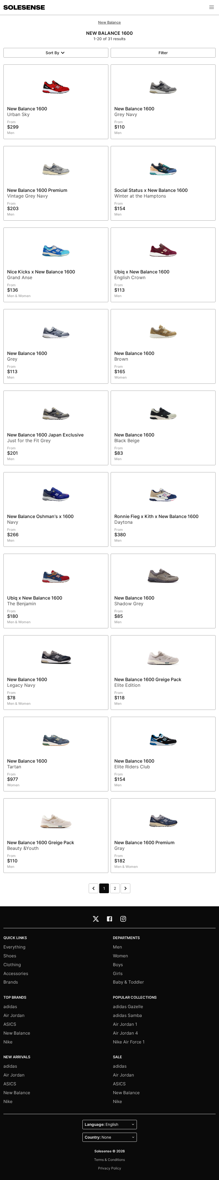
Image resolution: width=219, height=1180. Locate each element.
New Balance (109, 22)
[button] (211, 7)
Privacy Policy (109, 1168)
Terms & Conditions (109, 1159)
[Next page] (125, 888)
